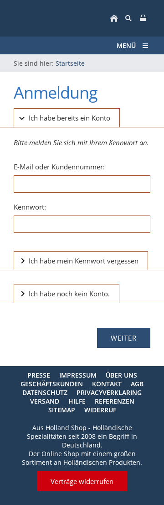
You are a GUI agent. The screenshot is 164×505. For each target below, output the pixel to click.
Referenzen (114, 401)
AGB (137, 383)
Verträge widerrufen (82, 481)
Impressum (78, 375)
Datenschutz (44, 392)
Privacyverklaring (109, 392)
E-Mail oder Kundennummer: (59, 166)
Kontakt (107, 383)
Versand (44, 401)
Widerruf (100, 409)
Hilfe (77, 401)
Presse (38, 375)
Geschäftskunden (51, 383)
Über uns (121, 375)
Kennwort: (30, 206)
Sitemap (61, 409)
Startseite (70, 63)
